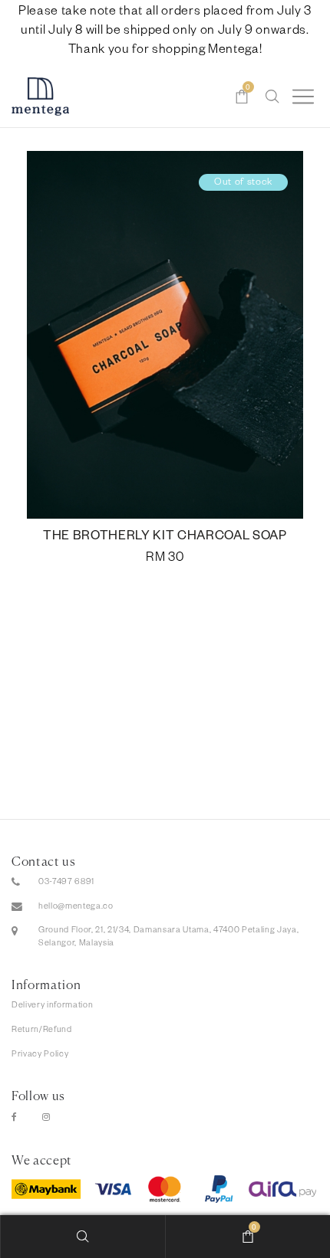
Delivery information (52, 1006)
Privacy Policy (40, 1055)
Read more (165, 355)
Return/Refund (42, 1030)
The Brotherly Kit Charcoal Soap (165, 538)
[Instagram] (46, 1118)
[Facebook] (15, 1118)
